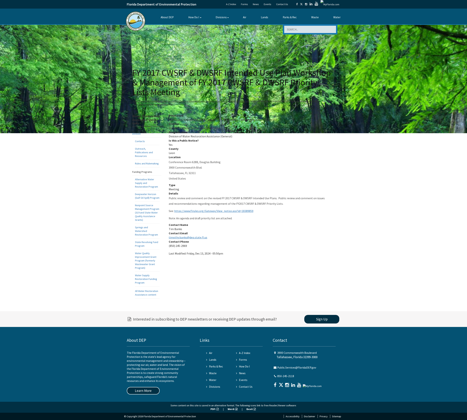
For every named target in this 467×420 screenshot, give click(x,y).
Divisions (221, 17)
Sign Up (322, 319)
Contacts (140, 141)
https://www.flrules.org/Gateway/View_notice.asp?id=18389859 (213, 211)
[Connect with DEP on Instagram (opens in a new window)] (306, 4)
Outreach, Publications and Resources (144, 152)
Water (337, 17)
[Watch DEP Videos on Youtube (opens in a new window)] (316, 4)
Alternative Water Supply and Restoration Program (146, 183)
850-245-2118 (285, 376)
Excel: (250, 409)
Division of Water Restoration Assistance (158, 101)
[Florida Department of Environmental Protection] (135, 21)
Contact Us (282, 4)
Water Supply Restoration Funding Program (146, 279)
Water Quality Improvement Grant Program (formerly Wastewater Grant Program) (145, 260)
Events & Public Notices (237, 101)
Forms (244, 4)
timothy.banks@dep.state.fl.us (188, 237)
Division (136, 133)
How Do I (193, 17)
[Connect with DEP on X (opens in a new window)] (301, 4)
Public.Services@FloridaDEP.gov (296, 367)
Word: (231, 409)
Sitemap (336, 416)
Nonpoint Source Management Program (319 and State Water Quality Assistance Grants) (147, 212)
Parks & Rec (290, 17)
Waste (315, 17)
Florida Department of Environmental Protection (161, 4)
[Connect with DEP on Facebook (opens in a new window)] (297, 4)
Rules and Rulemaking (147, 163)
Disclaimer (309, 416)
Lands (264, 17)
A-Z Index (231, 4)
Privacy (324, 416)
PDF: (214, 409)
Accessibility (293, 416)
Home (136, 101)
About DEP (167, 17)
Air (244, 17)
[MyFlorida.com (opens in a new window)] (330, 4)
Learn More (143, 390)
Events (267, 4)
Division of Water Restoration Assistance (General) (202, 101)
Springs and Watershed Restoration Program (146, 231)
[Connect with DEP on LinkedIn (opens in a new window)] (311, 4)
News (256, 4)
